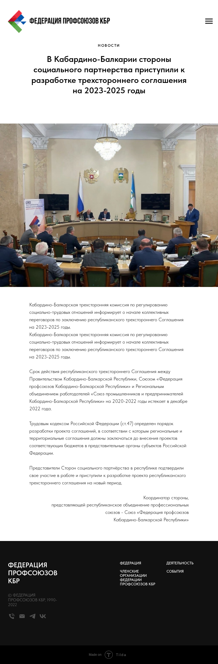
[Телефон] (11, 618)
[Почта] (22, 618)
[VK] (43, 618)
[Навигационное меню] (209, 21)
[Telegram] (32, 618)
